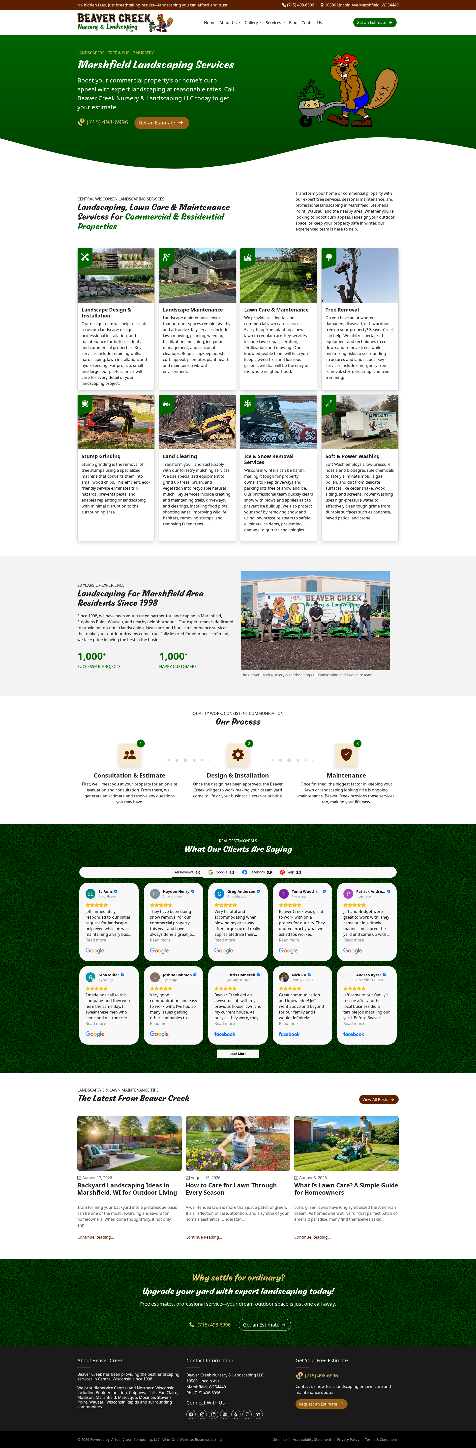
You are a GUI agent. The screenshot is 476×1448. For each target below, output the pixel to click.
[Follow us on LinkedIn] (213, 1414)
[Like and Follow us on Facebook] (191, 1414)
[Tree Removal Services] (360, 275)
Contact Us (311, 22)
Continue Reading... (95, 1237)
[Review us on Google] (224, 1414)
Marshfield (106, 1397)
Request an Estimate (318, 1404)
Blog (293, 22)
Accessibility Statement (312, 1439)
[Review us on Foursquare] (247, 1414)
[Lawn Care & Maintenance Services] (278, 275)
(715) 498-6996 (300, 5)
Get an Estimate (372, 22)
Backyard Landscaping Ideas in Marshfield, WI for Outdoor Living (127, 1188)
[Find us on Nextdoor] (258, 1414)
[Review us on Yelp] (235, 1414)
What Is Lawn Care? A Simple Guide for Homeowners (346, 1188)
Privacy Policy (348, 1439)
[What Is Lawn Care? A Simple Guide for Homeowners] (346, 1143)
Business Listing (208, 1439)
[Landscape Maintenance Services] (197, 275)
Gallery (254, 22)
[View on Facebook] (219, 977)
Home (209, 22)
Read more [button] (96, 940)
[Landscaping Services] (116, 275)
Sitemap (280, 1439)
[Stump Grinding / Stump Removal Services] (116, 422)
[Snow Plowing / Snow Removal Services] (278, 422)
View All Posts (375, 1099)
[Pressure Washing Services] (360, 422)
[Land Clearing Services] (197, 422)
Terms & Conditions (381, 1439)
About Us (228, 22)
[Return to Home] (125, 22)
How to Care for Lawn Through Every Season (231, 1188)
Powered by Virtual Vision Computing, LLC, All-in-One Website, (142, 1439)
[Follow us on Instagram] (202, 1414)
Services (274, 22)
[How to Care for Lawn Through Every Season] (238, 1143)
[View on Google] (90, 894)
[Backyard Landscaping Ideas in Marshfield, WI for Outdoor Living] (129, 1143)
